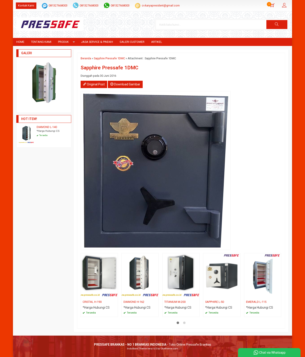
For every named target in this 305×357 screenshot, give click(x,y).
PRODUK (63, 41)
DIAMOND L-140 (47, 127)
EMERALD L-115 (256, 301)
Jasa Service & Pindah (97, 41)
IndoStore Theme (137, 348)
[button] (276, 24)
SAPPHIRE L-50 (214, 301)
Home (20, 41)
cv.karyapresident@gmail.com (161, 5)
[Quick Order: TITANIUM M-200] (196, 295)
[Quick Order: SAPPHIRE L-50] (237, 295)
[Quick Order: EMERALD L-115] (278, 295)
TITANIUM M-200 (175, 301)
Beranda (86, 58)
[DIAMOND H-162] (140, 276)
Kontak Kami (26, 5)
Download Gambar (126, 84)
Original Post (95, 84)
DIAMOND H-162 (133, 301)
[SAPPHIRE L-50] (221, 276)
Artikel (156, 41)
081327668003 (58, 5)
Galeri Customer (132, 41)
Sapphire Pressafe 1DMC (109, 58)
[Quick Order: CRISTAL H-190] (115, 295)
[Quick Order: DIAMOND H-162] (156, 295)
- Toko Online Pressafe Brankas (152, 344)
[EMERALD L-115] (262, 276)
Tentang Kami (41, 41)
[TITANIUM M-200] (181, 276)
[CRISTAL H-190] (99, 276)
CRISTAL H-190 (92, 301)
